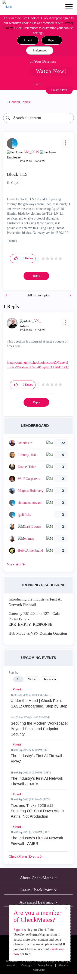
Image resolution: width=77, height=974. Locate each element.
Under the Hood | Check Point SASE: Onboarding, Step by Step (39, 703)
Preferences (40, 50)
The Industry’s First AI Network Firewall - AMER (37, 841)
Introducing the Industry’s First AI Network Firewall (35, 602)
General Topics (19, 102)
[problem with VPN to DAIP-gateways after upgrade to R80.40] (7, 295)
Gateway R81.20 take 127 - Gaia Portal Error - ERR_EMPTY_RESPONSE (34, 619)
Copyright (26, 965)
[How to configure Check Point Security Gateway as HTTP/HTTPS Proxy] (70, 295)
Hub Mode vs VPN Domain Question (38, 633)
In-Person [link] (50, 679)
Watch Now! (33, 71)
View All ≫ (16, 564)
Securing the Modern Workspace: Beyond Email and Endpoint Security (39, 728)
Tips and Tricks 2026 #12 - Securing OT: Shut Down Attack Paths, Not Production (37, 811)
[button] (27, 40)
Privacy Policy (45, 965)
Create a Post (59, 90)
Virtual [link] (32, 679)
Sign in (18, 930)
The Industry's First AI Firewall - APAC (37, 758)
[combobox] (38, 118)
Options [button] (68, 102)
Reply (36, 275)
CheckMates (24, 856)
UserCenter (39, 969)
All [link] (18, 679)
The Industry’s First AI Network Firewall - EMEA (37, 781)
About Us (63, 965)
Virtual (17, 689)
